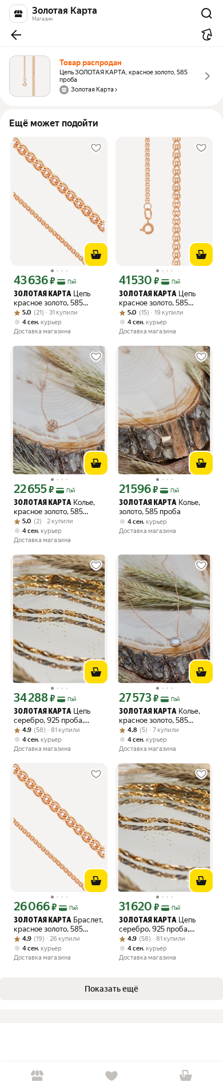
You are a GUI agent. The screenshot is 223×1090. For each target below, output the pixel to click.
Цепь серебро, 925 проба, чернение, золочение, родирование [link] (52, 716)
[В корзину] (96, 254)
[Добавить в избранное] (96, 148)
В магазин (37, 1076)
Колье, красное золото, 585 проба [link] (54, 507)
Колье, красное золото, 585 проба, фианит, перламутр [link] (159, 716)
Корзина (186, 1076)
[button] (16, 35)
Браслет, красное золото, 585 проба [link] (58, 924)
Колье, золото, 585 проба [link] (159, 507)
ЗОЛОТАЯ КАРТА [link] (42, 294)
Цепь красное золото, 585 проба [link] (52, 298)
